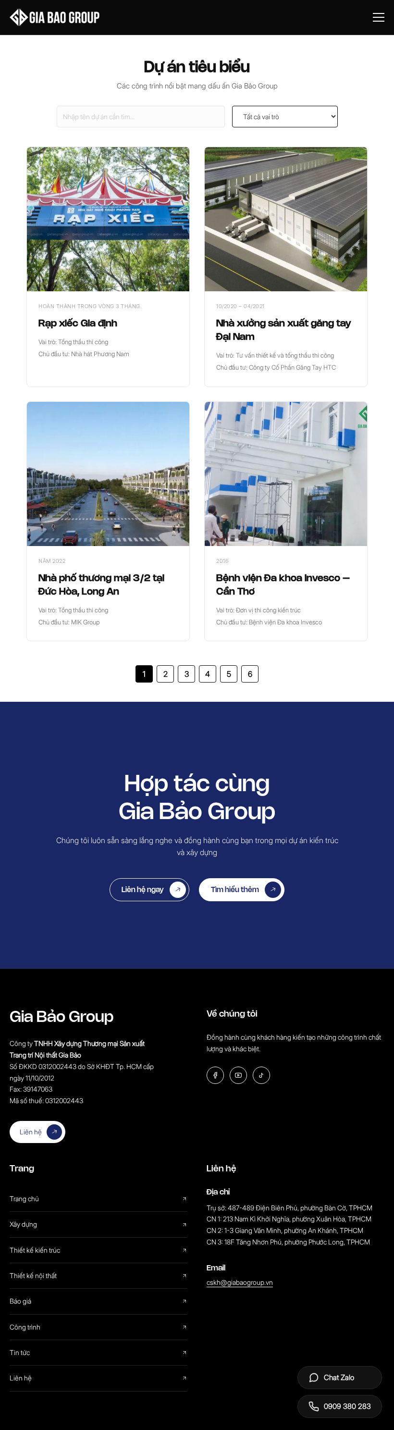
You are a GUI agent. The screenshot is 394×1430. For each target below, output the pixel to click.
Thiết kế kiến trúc (35, 1250)
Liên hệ (31, 1132)
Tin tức (20, 1352)
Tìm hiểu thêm (235, 889)
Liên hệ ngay (143, 889)
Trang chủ (24, 1198)
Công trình (25, 1327)
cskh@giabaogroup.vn (240, 1282)
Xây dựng (23, 1224)
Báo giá (20, 1301)
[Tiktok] (261, 1075)
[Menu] (378, 17)
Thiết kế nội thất (33, 1275)
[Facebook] (215, 1075)
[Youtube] (238, 1075)
